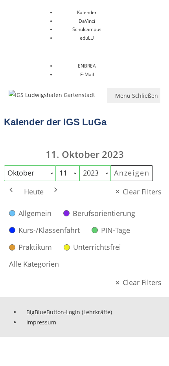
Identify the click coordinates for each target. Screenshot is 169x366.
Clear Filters (142, 191)
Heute (34, 191)
